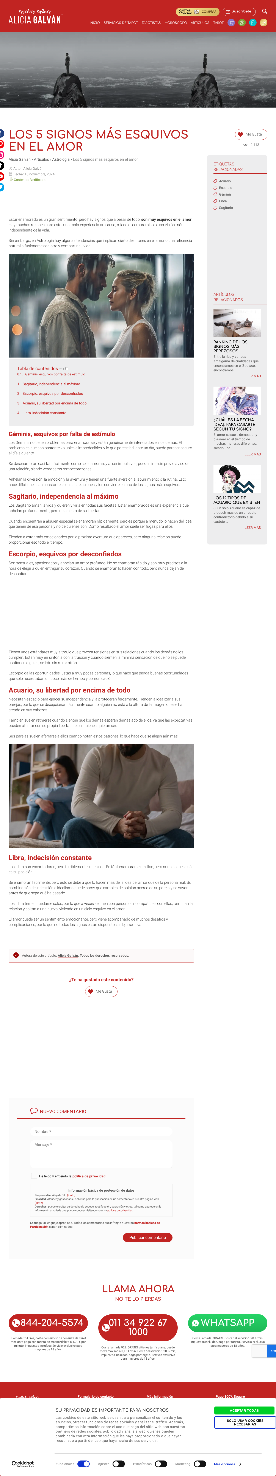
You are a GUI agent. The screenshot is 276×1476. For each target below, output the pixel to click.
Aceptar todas (244, 1410)
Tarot (218, 23)
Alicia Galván (20, 159)
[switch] (119, 1464)
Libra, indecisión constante (44, 413)
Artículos (200, 23)
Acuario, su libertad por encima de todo (55, 403)
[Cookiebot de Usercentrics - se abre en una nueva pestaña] (23, 1464)
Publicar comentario (147, 1237)
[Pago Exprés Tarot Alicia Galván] (243, 22)
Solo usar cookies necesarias (245, 1422)
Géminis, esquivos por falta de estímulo (55, 374)
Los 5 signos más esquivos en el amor (105, 159)
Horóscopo (176, 23)
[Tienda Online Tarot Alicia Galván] (232, 22)
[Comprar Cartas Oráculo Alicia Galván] (263, 22)
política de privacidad (88, 1176)
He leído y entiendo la (72, 1176)
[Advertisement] (101, 198)
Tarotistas (151, 23)
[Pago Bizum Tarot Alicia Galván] (254, 22)
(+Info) (71, 1195)
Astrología (61, 159)
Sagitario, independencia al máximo (51, 384)
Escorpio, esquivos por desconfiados (53, 393)
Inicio (94, 23)
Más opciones (224, 1464)
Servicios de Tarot (121, 23)
